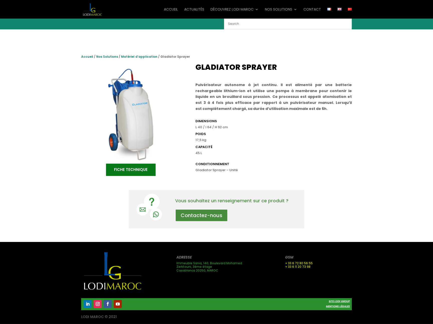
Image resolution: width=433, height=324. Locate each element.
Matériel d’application (139, 56)
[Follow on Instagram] (98, 304)
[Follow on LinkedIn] (88, 304)
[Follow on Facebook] (108, 304)
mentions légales (338, 306)
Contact (312, 10)
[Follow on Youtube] (118, 304)
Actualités (194, 10)
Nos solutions (278, 10)
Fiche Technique (131, 169)
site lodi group (339, 301)
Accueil (171, 10)
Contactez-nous (201, 215)
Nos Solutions (107, 56)
